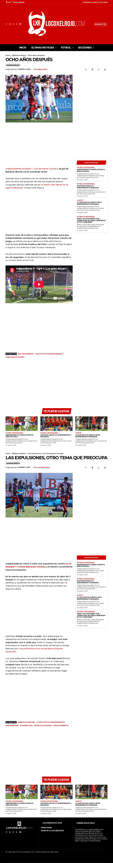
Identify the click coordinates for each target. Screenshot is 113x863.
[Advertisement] (91, 90)
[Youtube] (20, 24)
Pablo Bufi (42, 69)
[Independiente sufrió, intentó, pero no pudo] (22, 423)
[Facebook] (6, 24)
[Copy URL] (104, 69)
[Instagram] (10, 24)
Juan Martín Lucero (15, 357)
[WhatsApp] (17, 24)
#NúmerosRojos (19, 55)
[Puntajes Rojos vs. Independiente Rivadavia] (56, 423)
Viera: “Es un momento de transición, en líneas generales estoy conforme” (91, 220)
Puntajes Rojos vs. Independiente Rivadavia (88, 187)
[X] (13, 24)
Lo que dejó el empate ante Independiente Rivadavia (89, 203)
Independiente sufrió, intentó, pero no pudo (91, 170)
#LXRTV (80, 200)
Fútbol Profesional (86, 167)
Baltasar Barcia (25, 354)
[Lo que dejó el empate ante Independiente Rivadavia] (91, 423)
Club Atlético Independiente (49, 354)
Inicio (8, 55)
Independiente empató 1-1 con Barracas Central (31, 168)
